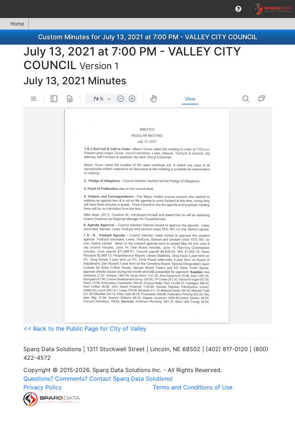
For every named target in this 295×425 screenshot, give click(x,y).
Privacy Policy (42, 387)
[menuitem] (238, 9)
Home (17, 24)
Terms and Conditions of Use (192, 387)
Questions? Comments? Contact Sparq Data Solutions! (97, 378)
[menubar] (147, 9)
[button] (238, 9)
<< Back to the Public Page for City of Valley (84, 328)
